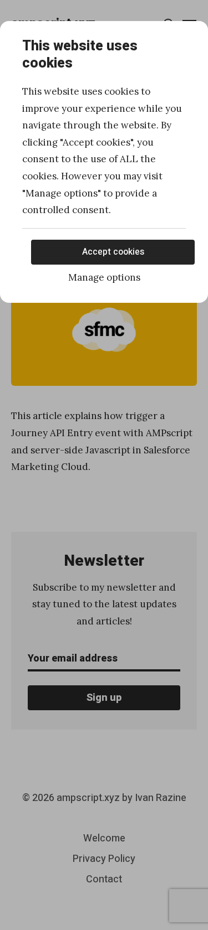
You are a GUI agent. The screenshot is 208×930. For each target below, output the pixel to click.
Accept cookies (113, 252)
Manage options (104, 277)
